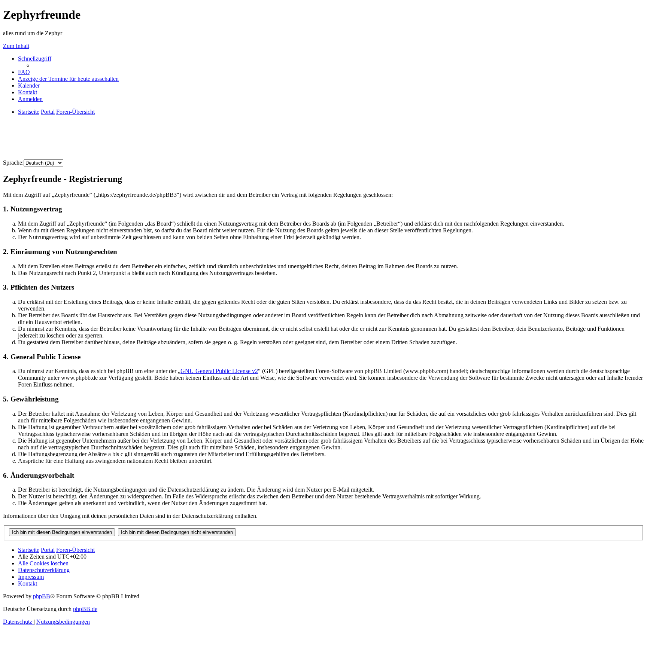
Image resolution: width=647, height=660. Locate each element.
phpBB (41, 596)
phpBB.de (85, 609)
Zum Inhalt (16, 46)
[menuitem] (24, 72)
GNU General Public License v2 (219, 371)
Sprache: (13, 162)
